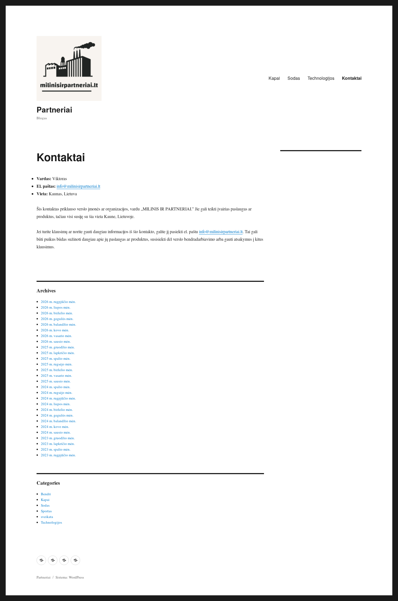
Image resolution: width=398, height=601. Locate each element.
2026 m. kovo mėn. (55, 330)
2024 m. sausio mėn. (56, 432)
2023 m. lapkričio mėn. (58, 443)
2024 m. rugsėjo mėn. (56, 392)
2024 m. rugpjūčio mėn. (58, 398)
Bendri (46, 493)
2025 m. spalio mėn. (55, 358)
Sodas (294, 78)
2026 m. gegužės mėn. (57, 318)
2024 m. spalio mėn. (55, 386)
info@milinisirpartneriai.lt (78, 186)
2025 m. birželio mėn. (57, 369)
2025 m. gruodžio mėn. (58, 347)
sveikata (47, 516)
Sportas (46, 510)
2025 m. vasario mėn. (56, 375)
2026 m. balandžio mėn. (58, 324)
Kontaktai (351, 78)
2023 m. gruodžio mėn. (58, 437)
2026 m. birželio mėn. (57, 313)
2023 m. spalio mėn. (55, 449)
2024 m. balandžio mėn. (58, 420)
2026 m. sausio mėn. (56, 341)
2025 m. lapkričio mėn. (58, 352)
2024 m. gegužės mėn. (57, 415)
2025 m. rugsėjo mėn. (56, 364)
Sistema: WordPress (70, 577)
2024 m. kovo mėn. (55, 426)
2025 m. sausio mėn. (56, 381)
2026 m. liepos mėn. (55, 307)
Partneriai (54, 109)
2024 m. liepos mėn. (55, 403)
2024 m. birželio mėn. (57, 409)
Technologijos (321, 78)
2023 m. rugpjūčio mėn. (58, 455)
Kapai (274, 78)
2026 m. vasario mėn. (56, 335)
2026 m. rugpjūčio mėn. (58, 301)
